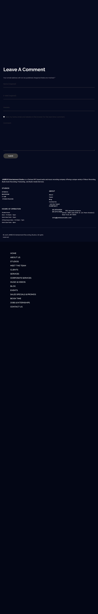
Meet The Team (18, 265)
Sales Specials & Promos (23, 294)
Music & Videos (17, 282)
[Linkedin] (86, 233)
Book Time (15, 298)
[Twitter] (90, 233)
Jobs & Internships (20, 302)
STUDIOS (14, 261)
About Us (15, 257)
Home (13, 253)
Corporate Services (20, 278)
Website (6, 107)
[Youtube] (79, 233)
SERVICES (14, 274)
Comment (7, 123)
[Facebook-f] (83, 233)
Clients (14, 270)
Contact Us (16, 307)
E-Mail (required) (9, 96)
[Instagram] (75, 233)
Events (14, 290)
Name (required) (9, 84)
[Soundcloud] (94, 233)
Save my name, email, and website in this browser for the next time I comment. (35, 117)
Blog (13, 286)
